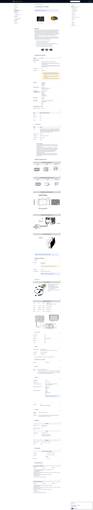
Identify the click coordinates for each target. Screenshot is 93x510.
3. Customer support (16, 7)
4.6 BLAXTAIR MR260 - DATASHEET (16, 20)
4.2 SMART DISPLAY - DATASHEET (16, 13)
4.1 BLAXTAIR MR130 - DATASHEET (16, 10)
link (45, 10)
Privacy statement (74, 506)
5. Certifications (15, 21)
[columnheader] (47, 192)
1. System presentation (16, 4)
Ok (72, 508)
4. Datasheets (41, 4)
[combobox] (75, 1)
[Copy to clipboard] (34, 28)
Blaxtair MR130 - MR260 (18, 1)
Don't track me (75, 508)
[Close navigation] (22, 4)
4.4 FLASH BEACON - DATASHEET (16, 16)
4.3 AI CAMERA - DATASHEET (17, 14)
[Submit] (70, 1)
